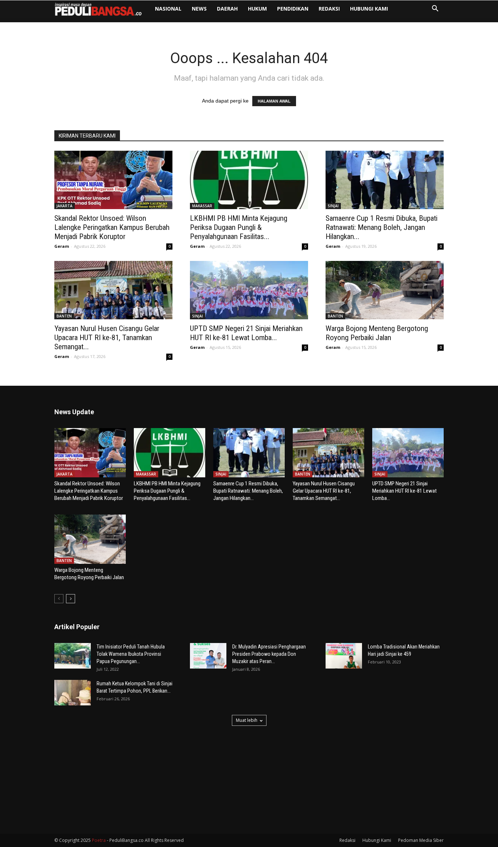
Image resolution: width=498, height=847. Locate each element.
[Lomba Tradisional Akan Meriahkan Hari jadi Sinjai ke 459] (344, 656)
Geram (61, 246)
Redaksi (329, 8)
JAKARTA (65, 205)
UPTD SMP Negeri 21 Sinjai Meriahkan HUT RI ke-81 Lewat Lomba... (246, 333)
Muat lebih (246, 720)
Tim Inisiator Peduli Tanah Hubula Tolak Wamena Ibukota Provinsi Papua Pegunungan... (131, 654)
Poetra (99, 840)
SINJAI (333, 205)
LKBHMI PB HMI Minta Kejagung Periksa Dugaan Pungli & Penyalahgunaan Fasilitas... (238, 227)
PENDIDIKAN (292, 8)
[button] (435, 9)
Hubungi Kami (369, 8)
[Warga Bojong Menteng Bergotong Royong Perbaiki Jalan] (385, 290)
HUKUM (257, 8)
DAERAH (227, 8)
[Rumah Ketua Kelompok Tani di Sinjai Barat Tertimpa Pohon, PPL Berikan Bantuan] (72, 692)
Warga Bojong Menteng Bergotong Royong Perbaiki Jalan (377, 333)
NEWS (199, 8)
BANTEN (64, 316)
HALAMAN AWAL (274, 101)
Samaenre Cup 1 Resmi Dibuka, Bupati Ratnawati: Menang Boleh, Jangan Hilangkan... (381, 227)
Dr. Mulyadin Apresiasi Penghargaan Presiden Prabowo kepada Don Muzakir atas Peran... (269, 654)
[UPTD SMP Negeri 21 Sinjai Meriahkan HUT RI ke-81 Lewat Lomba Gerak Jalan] (249, 290)
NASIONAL (168, 8)
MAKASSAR (202, 205)
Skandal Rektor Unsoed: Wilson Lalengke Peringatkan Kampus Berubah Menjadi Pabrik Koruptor (112, 227)
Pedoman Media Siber (421, 840)
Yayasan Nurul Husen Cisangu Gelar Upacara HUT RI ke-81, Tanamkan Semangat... (106, 337)
